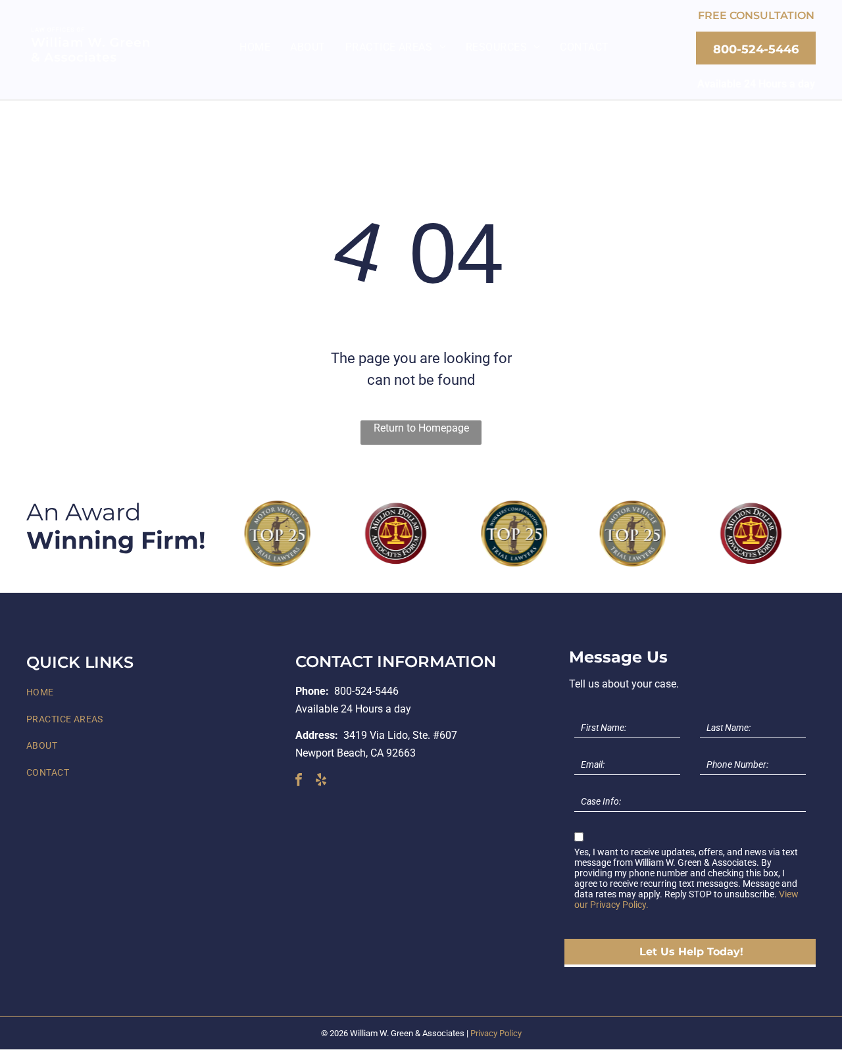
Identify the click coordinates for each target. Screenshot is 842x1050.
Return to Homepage (421, 428)
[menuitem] (255, 47)
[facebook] (299, 781)
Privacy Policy (496, 1033)
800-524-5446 (366, 691)
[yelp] (321, 781)
